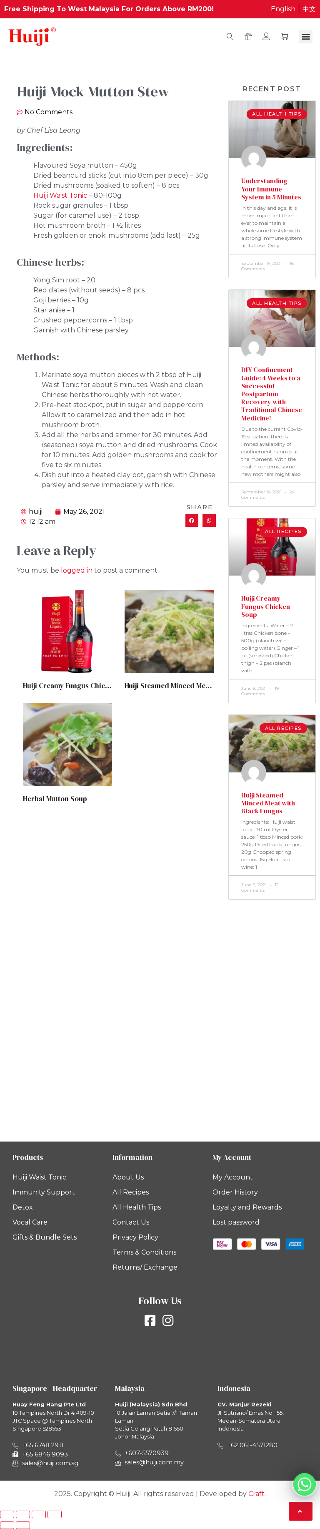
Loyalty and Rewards (247, 1207)
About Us (128, 1177)
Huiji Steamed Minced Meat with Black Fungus (198, 686)
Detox (22, 1207)
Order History (235, 1192)
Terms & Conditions (144, 1252)
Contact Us (130, 1222)
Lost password (236, 1222)
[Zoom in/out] (7, 1514)
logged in (76, 570)
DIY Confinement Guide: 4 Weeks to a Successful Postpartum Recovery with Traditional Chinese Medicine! (271, 393)
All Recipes (130, 1192)
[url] (67, 631)
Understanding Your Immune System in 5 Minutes (271, 188)
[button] (305, 36)
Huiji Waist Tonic (60, 195)
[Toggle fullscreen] (23, 1514)
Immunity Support (43, 1192)
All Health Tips (136, 1207)
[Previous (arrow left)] (7, 1525)
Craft (256, 1494)
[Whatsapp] (304, 1484)
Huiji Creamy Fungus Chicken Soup (79, 686)
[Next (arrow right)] (23, 1525)
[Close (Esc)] (55, 1514)
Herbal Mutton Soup (55, 799)
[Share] (39, 1514)
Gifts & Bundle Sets (44, 1237)
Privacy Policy (135, 1237)
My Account (232, 1177)
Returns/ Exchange (145, 1267)
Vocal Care (30, 1222)
